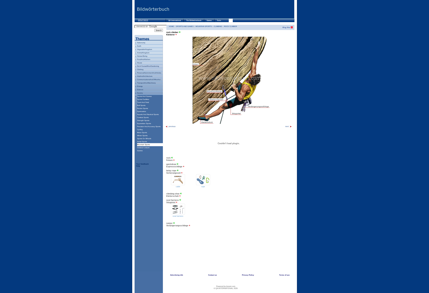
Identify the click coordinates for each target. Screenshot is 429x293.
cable (178, 187)
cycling (140, 129)
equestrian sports (144, 123)
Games (209, 20)
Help (138, 166)
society (140, 93)
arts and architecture (144, 76)
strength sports (143, 120)
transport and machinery (146, 83)
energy (140, 86)
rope (203, 187)
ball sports (141, 105)
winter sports (142, 135)
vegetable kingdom (144, 49)
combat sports (143, 117)
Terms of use (284, 275)
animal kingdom (143, 53)
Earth (139, 46)
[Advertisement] (232, 9)
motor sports (142, 132)
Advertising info (176, 275)
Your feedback (142, 164)
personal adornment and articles (149, 73)
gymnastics (141, 111)
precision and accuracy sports (149, 126)
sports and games (144, 96)
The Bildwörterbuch (193, 20)
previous (172, 126)
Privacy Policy (248, 275)
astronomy (141, 43)
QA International (174, 20)
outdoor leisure (143, 148)
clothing (140, 69)
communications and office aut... (149, 79)
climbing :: (219, 26)
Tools (219, 20)
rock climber (230, 26)
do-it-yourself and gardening (148, 66)
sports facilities (143, 99)
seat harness (178, 216)
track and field (143, 102)
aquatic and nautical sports (148, 114)
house (139, 63)
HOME (171, 26)
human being (142, 56)
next (287, 126)
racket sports (142, 108)
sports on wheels (144, 138)
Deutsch (143, 20)
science (140, 90)
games (140, 151)
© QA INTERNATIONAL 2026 (226, 288)
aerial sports (142, 141)
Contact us (212, 275)
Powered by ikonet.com (225, 286)
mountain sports (204, 26)
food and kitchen (143, 59)
